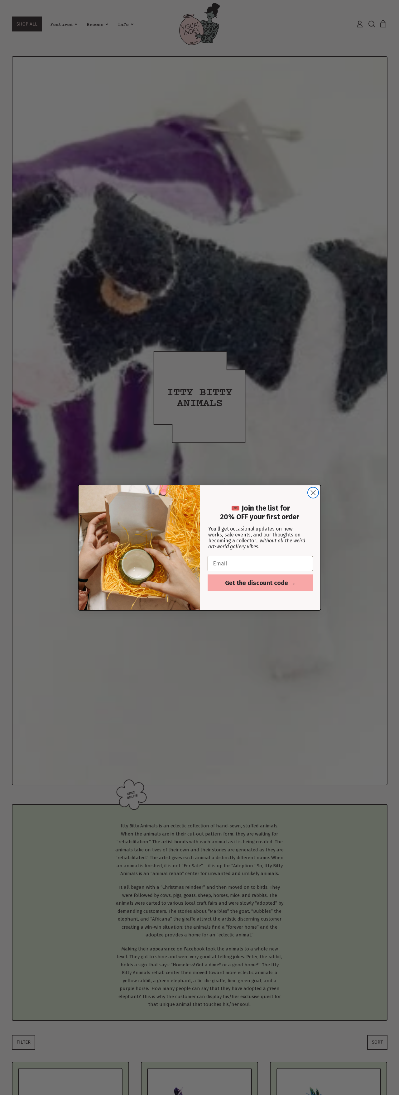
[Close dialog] (313, 492)
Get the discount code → (260, 583)
